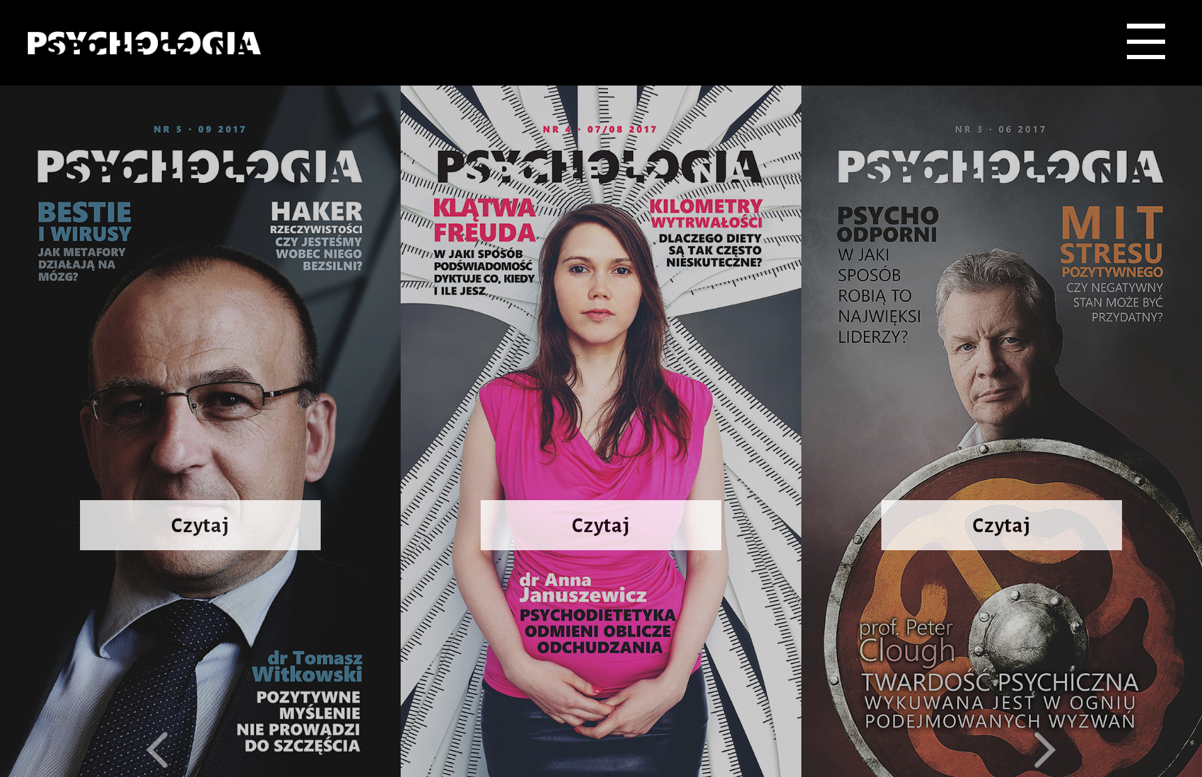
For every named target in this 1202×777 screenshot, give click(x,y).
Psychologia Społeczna (144, 43)
